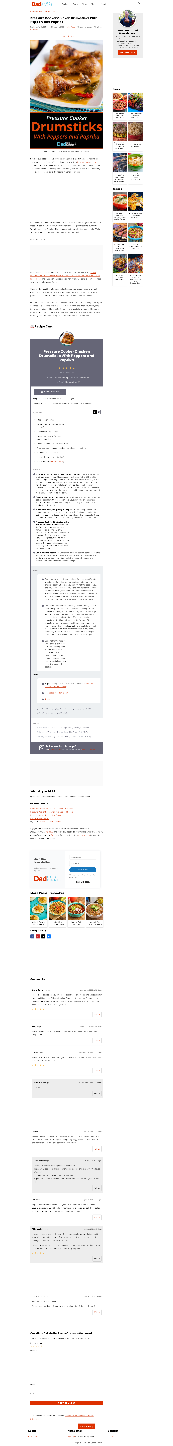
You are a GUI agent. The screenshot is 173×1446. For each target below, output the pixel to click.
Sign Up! (71, 1436)
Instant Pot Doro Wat (39, 818)
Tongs (47, 699)
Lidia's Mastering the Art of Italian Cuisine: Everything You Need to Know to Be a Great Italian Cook (65, 275)
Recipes (65, 4)
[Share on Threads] (43, 936)
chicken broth (57, 462)
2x (99, 412)
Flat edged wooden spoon (56, 693)
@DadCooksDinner (55, 749)
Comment (35, 1350)
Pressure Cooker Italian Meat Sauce (45, 815)
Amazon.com (84, 835)
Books (75, 4)
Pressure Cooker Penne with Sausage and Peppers (52, 812)
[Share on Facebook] (32, 936)
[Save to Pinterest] (38, 936)
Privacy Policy (34, 1436)
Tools (84, 4)
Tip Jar (54, 835)
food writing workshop (87, 162)
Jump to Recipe (67, 36)
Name (33, 1384)
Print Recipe (51, 392)
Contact (111, 1436)
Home (32, 11)
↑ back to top (86, 1426)
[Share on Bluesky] (49, 936)
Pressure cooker (49, 11)
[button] (47, 879)
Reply (97, 1015)
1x (95, 412)
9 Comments (34, 29)
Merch (94, 4)
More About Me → (127, 52)
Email (33, 1393)
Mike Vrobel (59, 377)
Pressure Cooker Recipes (50, 822)
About (103, 4)
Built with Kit (83, 882)
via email (49, 832)
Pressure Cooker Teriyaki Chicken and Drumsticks (52, 809)
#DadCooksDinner (88, 749)
